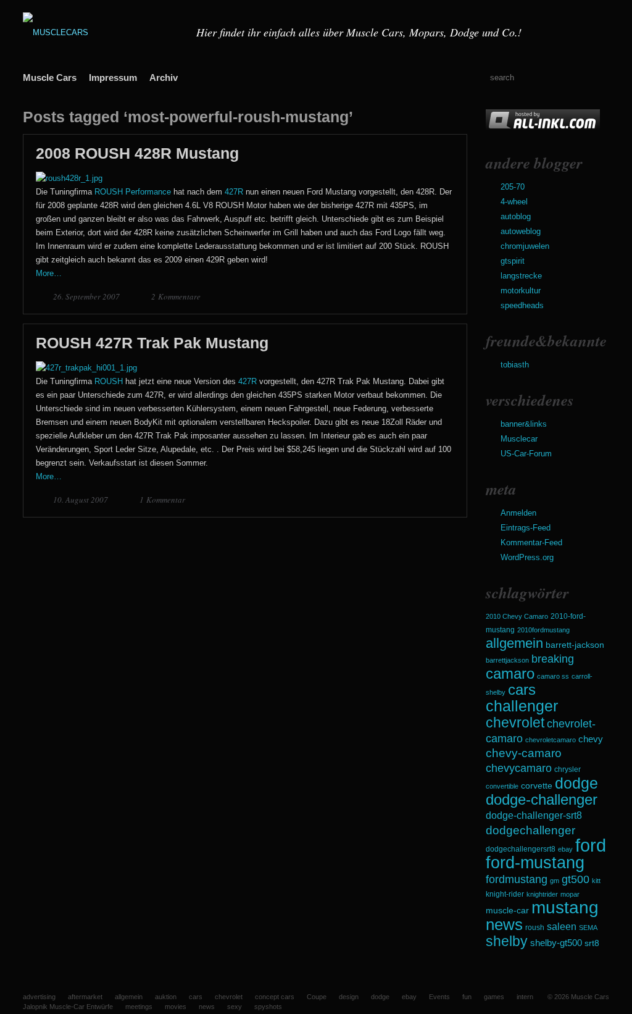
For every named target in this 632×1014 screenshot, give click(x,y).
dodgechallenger (530, 830)
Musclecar (519, 438)
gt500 (575, 879)
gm (554, 880)
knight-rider (505, 894)
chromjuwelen (525, 246)
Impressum (113, 77)
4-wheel (514, 201)
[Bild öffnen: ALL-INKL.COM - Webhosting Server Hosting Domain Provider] (543, 128)
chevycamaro (519, 767)
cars (522, 689)
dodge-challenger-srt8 (534, 815)
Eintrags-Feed (526, 527)
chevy (590, 739)
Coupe (316, 996)
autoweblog (521, 231)
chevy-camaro (524, 753)
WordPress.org (527, 557)
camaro (510, 673)
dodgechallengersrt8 (520, 849)
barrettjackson (507, 660)
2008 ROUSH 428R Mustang (137, 153)
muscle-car (507, 910)
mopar (570, 894)
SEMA (588, 927)
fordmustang (516, 879)
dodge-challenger (541, 799)
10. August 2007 (81, 499)
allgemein (514, 643)
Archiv (163, 77)
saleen (561, 926)
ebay (565, 849)
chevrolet (515, 722)
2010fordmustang (543, 630)
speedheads (522, 305)
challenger (522, 705)
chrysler (567, 769)
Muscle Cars (50, 77)
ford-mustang (535, 862)
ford (590, 845)
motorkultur (521, 290)
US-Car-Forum (526, 453)
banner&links (524, 424)
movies (175, 1006)
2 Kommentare (176, 296)
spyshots (268, 1006)
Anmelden (518, 512)
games (494, 996)
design (349, 996)
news (504, 924)
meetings (138, 1006)
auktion (166, 996)
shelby (507, 941)
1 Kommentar (162, 499)
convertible (502, 786)
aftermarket (85, 996)
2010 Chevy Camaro (517, 616)
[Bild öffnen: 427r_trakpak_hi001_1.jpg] (86, 367)
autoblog (516, 216)
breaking (552, 659)
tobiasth (515, 364)
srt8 (591, 943)
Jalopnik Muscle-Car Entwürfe (68, 1006)
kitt (596, 880)
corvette (536, 785)
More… (49, 273)
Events (439, 996)
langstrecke (521, 275)
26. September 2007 (87, 296)
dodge (576, 783)
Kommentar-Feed (531, 542)
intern (525, 996)
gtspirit (513, 261)
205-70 (513, 186)
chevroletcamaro (550, 740)
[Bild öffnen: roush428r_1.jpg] (69, 178)
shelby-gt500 (556, 943)
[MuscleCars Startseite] (102, 32)
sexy (234, 1006)
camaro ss (553, 676)
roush (534, 927)
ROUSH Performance (132, 191)
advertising (39, 996)
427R (234, 191)
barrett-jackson (575, 645)
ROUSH (108, 381)
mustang (565, 907)
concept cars (274, 996)
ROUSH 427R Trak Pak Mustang (152, 342)
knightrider (542, 894)
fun (467, 996)
